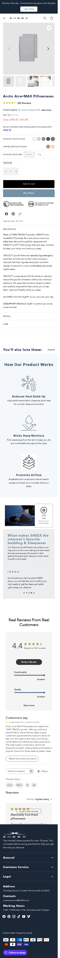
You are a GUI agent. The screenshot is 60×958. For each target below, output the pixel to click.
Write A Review (28, 662)
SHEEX (12, 933)
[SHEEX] (19, 18)
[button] (6, 18)
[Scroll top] (54, 954)
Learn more (46, 110)
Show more (12, 792)
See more (29, 705)
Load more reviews (29, 811)
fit (27, 785)
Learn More (29, 9)
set (34, 785)
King (41, 155)
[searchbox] (17, 771)
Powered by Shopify (24, 933)
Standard (30, 155)
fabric (19, 785)
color (9, 785)
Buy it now (28, 193)
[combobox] (39, 799)
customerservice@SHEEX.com (16, 900)
